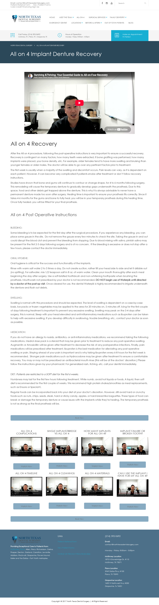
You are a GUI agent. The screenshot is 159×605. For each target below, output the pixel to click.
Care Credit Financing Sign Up (25, 7)
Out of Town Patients (114, 23)
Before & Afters (92, 23)
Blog (131, 23)
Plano (22, 549)
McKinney (15, 549)
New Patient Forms (42, 5)
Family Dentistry (117, 17)
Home (52, 17)
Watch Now (26, 466)
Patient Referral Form (20, 5)
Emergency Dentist (58, 23)
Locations (76, 23)
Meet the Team (65, 17)
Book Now (79, 418)
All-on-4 (80, 17)
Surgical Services (97, 17)
